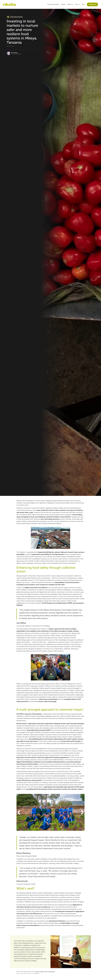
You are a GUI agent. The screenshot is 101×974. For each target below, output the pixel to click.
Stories (63, 4)
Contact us (92, 4)
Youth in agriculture (49, 971)
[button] (19, 812)
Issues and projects (53, 4)
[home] (9, 4)
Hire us (77, 4)
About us (70, 4)
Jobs (83, 4)
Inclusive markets (39, 971)
